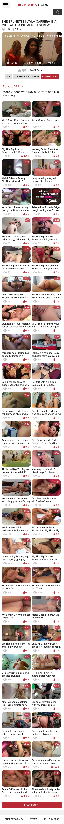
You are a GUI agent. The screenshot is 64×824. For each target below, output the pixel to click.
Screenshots (21, 76)
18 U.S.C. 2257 (51, 819)
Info (9, 76)
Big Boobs (32, 5)
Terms (33, 819)
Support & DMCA (14, 819)
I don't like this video (24, 70)
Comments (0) (49, 76)
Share (35, 76)
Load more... (32, 805)
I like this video (19, 70)
